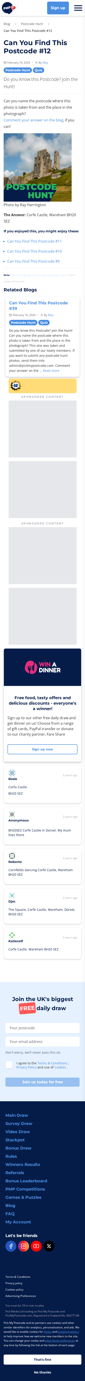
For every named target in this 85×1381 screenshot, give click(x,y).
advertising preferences (60, 1340)
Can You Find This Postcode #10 (34, 251)
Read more (51, 370)
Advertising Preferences (20, 1296)
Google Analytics (68, 1332)
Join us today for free (42, 1082)
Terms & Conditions (52, 1063)
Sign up (58, 8)
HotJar (48, 1332)
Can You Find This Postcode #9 (33, 261)
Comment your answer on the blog (33, 120)
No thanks (42, 1372)
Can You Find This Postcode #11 (34, 241)
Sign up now (42, 749)
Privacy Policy (26, 1067)
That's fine (42, 1360)
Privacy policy (13, 1283)
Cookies (60, 1067)
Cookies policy (14, 1289)
